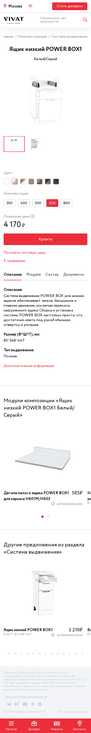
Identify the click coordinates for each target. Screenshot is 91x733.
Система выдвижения (69, 36)
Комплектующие (32, 36)
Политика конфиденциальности (25, 697)
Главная (7, 36)
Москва (15, 6)
